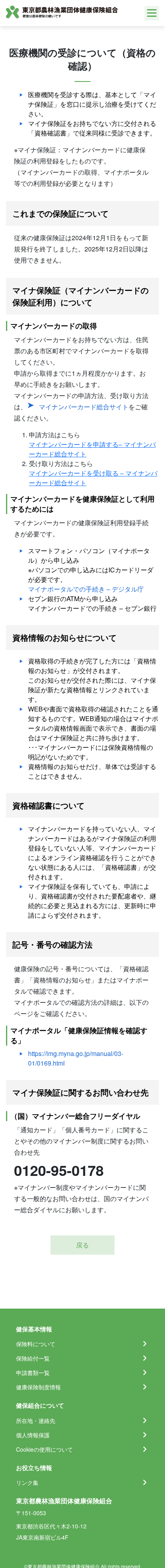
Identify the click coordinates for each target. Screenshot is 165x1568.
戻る (82, 1244)
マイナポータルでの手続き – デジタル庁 (86, 589)
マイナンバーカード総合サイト (84, 406)
